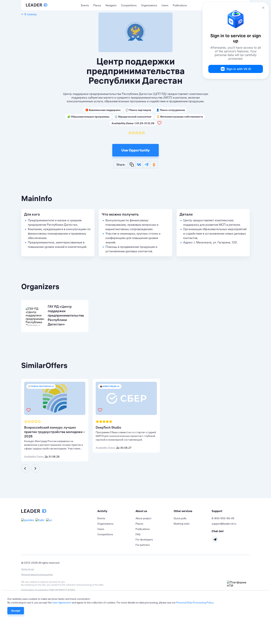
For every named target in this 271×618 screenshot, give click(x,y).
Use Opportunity (135, 150)
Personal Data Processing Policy (194, 602)
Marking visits (182, 523)
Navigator (111, 5)
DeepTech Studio (108, 427)
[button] (116, 511)
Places (97, 5)
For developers (144, 539)
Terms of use (27, 569)
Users (164, 5)
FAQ (138, 534)
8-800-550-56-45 (223, 518)
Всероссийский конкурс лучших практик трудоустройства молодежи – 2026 (54, 431)
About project (143, 518)
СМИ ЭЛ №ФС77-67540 (62, 590)
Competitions (129, 5)
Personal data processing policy (37, 574)
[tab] (116, 511)
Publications (180, 5)
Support (217, 511)
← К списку (29, 14)
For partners (143, 545)
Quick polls (180, 518)
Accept (15, 610)
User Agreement (61, 602)
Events (85, 5)
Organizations (149, 5)
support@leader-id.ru (224, 523)
